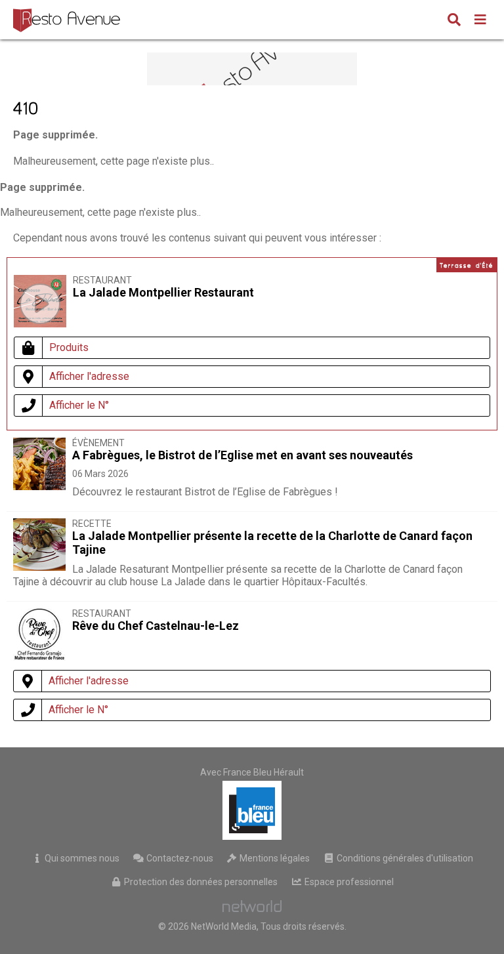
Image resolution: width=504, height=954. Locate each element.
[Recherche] (454, 21)
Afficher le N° (79, 405)
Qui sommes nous (81, 858)
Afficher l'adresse (89, 376)
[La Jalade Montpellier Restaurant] (40, 304)
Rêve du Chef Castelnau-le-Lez (155, 626)
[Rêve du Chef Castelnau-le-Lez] (39, 657)
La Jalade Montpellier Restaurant (163, 292)
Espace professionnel (348, 882)
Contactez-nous (178, 858)
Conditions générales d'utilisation (404, 858)
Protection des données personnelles (200, 882)
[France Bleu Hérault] (252, 810)
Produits (69, 347)
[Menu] (480, 21)
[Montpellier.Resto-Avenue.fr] (68, 20)
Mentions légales (274, 858)
